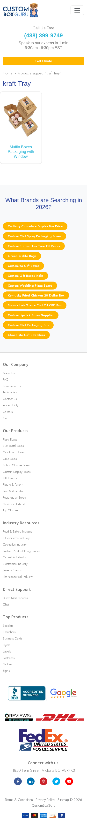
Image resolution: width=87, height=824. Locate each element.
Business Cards (12, 638)
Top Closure (10, 510)
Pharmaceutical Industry (18, 576)
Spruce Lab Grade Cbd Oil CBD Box (35, 305)
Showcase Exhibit (14, 504)
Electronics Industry (15, 563)
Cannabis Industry (14, 557)
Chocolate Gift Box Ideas (26, 335)
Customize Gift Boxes (23, 266)
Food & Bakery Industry (17, 531)
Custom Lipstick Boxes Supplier (31, 315)
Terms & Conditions (19, 799)
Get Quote (43, 61)
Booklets (8, 625)
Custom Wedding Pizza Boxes (30, 285)
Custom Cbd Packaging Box (28, 325)
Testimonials (10, 392)
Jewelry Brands (12, 570)
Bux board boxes (13, 445)
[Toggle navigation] (77, 10)
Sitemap (63, 799)
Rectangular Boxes (14, 497)
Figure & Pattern (13, 484)
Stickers (7, 664)
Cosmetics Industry (15, 544)
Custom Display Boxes (16, 471)
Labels (7, 651)
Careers (8, 411)
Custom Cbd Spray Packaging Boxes (34, 236)
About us (8, 373)
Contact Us (10, 398)
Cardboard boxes (13, 452)
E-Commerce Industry (16, 538)
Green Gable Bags (22, 256)
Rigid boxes (10, 439)
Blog (5, 418)
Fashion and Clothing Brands (21, 551)
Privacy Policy (45, 799)
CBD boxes (10, 458)
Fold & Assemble (13, 491)
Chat (6, 604)
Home (8, 73)
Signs (6, 670)
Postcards (8, 658)
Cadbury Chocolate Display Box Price (35, 226)
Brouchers (9, 632)
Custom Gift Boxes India (25, 275)
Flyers (6, 645)
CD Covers (10, 478)
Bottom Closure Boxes (16, 465)
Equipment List (12, 386)
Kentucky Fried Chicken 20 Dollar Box (36, 295)
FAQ (5, 379)
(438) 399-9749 (43, 35)
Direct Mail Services (15, 598)
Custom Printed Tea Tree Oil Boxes (34, 246)
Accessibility (10, 405)
